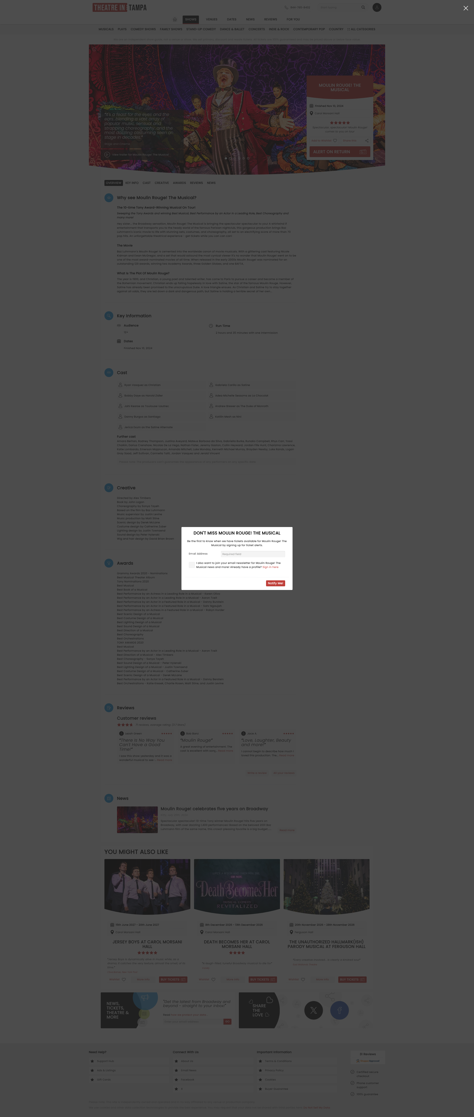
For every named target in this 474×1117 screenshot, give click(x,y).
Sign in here (271, 567)
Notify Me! (275, 583)
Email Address (198, 554)
